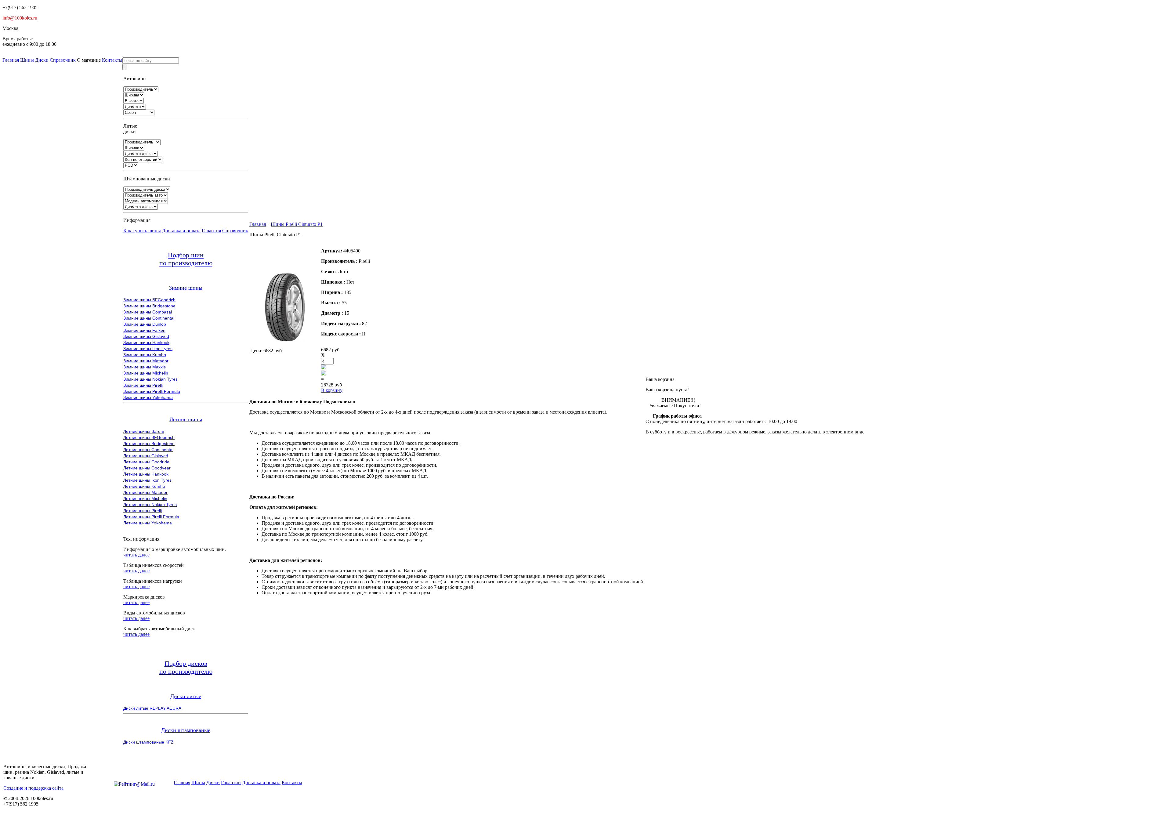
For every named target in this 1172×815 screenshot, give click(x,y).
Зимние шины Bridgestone (149, 305)
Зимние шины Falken (144, 330)
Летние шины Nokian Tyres (150, 504)
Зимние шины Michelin (145, 373)
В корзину (331, 390)
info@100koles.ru (19, 17)
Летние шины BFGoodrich (149, 437)
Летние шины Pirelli (142, 510)
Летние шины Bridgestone (149, 443)
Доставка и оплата (181, 230)
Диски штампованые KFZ (148, 742)
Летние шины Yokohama (147, 522)
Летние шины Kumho (144, 486)
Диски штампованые (185, 730)
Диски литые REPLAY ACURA (152, 708)
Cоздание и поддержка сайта (33, 788)
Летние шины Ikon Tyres (147, 480)
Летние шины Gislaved (145, 455)
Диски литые (185, 696)
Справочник (63, 60)
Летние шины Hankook (145, 474)
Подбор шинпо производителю (185, 259)
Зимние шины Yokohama (148, 397)
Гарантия (211, 230)
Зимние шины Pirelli (143, 385)
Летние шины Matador (145, 492)
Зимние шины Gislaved (146, 336)
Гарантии (231, 782)
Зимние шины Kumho (144, 354)
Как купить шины (142, 230)
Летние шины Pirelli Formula (151, 516)
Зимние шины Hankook (146, 342)
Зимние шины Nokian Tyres (150, 379)
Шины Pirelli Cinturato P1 (297, 224)
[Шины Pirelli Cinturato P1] (285, 340)
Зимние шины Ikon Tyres (147, 348)
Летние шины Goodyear (147, 467)
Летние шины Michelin (145, 498)
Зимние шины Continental (148, 318)
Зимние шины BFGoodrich (149, 299)
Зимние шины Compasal (147, 312)
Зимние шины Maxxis (144, 366)
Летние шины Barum (143, 431)
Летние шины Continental (148, 449)
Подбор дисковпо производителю (185, 667)
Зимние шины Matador (145, 360)
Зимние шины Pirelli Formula (151, 391)
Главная (10, 60)
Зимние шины (185, 288)
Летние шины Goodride (146, 461)
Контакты (112, 60)
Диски (42, 60)
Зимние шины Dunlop (144, 324)
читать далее (136, 554)
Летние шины (185, 419)
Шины (27, 60)
